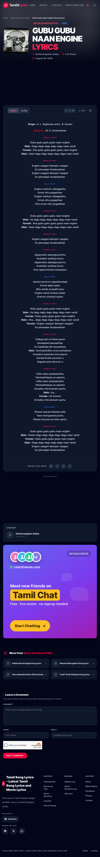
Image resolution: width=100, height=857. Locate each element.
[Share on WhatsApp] (63, 466)
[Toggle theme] (87, 5)
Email (54, 730)
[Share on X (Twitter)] (57, 466)
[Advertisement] (50, 83)
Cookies (94, 851)
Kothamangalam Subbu (47, 54)
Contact (89, 800)
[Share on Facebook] (51, 466)
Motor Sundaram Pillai (20, 18)
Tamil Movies (49, 782)
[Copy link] (69, 466)
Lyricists (56, 5)
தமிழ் (24, 110)
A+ (73, 110)
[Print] (90, 110)
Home (32, 5)
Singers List (70, 782)
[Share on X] (13, 831)
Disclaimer (90, 791)
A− (66, 111)
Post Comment (15, 755)
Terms (85, 851)
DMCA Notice (91, 786)
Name (6, 730)
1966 (64, 23)
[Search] (94, 5)
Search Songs (50, 805)
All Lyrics (69, 793)
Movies (43, 5)
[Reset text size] (70, 110)
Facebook (12, 819)
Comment (8, 704)
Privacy (88, 796)
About (88, 782)
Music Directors (75, 5)
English (13, 110)
